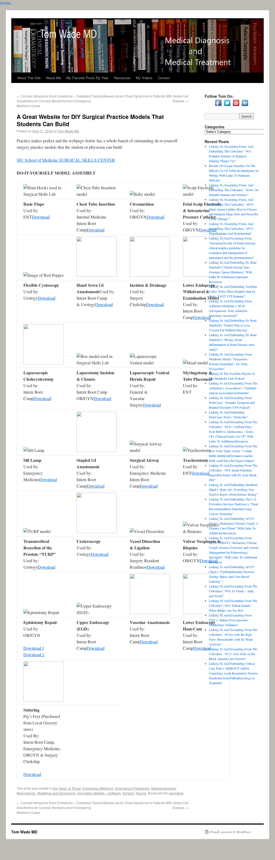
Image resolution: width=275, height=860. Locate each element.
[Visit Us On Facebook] (218, 106)
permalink (176, 793)
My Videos (144, 77)
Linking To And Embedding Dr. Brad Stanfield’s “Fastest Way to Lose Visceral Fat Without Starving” (232, 325)
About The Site (29, 77)
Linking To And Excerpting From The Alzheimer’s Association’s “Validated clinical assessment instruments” (233, 388)
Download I (33, 648)
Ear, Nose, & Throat (67, 788)
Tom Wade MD (68, 131)
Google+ (5, 2)
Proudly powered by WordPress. (231, 832)
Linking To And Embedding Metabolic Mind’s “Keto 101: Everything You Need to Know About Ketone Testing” (233, 489)
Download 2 (33, 654)
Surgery (128, 793)
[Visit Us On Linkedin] (244, 106)
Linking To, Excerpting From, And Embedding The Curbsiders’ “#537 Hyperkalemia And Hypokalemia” (231, 228)
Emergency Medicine (97, 788)
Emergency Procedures (132, 788)
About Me (53, 77)
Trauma (140, 793)
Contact (164, 77)
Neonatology (26, 793)
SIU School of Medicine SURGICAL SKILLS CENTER (66, 160)
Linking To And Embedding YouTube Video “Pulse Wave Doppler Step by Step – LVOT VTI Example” (233, 291)
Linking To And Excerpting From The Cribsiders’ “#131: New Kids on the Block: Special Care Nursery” (233, 654)
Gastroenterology (163, 788)
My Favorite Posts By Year (87, 77)
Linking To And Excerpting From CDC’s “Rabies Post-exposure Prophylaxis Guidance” (230, 620)
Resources (122, 77)
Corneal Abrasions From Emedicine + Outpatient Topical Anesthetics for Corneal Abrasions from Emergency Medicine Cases (60, 101)
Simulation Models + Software (99, 793)
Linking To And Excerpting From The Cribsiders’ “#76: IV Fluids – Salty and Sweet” (233, 591)
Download (41, 217)
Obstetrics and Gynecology (56, 793)
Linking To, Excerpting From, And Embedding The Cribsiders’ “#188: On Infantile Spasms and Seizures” (233, 190)
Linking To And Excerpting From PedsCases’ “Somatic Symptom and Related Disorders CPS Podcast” (232, 402)
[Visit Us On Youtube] (235, 106)
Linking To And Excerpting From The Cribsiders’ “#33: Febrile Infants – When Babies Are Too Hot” (233, 605)
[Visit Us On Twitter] (227, 106)
